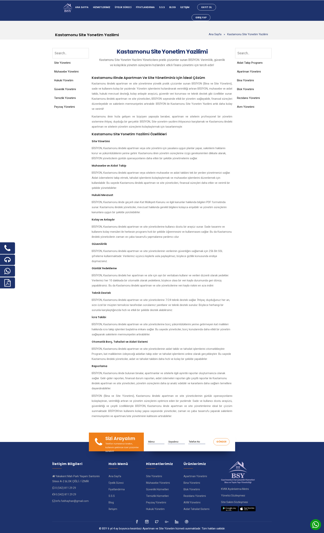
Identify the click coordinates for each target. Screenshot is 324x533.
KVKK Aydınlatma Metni (235, 488)
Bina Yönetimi (245, 80)
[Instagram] (157, 521)
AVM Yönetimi (192, 502)
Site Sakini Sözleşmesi (234, 502)
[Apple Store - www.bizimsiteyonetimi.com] (247, 508)
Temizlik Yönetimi (65, 98)
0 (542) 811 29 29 (65, 487)
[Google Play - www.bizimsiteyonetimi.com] (229, 508)
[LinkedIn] (167, 521)
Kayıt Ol (206, 7)
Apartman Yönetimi (249, 71)
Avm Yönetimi (245, 106)
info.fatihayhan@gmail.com (72, 500)
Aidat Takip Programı (249, 62)
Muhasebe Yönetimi (66, 71)
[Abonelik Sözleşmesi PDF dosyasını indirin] (7, 282)
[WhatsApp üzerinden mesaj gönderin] (7, 271)
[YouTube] (177, 521)
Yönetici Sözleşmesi (233, 495)
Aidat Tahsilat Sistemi (196, 509)
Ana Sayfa (81, 7)
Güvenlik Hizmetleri (157, 489)
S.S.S (162, 7)
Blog (172, 7)
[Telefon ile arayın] (7, 248)
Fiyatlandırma (145, 7)
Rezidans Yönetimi (248, 98)
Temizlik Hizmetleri (157, 495)
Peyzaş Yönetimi (64, 106)
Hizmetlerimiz (101, 7)
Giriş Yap (201, 17)
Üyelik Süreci (123, 7)
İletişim (184, 7)
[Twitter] (147, 521)
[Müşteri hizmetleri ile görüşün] (7, 259)
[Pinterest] (187, 521)
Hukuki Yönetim (63, 80)
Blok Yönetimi (245, 89)
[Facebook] (137, 521)
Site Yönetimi (62, 62)
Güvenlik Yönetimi (65, 89)
